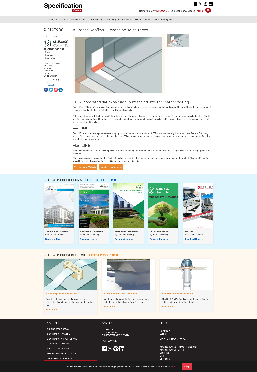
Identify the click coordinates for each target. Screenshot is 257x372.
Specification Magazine (58, 334)
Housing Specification (58, 343)
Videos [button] (191, 10)
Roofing (112, 19)
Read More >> (53, 309)
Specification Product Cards (61, 353)
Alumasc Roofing (56, 234)
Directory (50, 19)
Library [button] (151, 10)
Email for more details (111, 166)
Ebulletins (164, 352)
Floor (121, 19)
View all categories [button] (164, 19)
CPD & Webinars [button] (177, 10)
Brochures (50, 57)
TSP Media (165, 330)
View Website (49, 85)
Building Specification (58, 329)
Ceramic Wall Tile (78, 19)
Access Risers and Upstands (120, 293)
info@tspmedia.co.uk (116, 335)
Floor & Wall (62, 19)
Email (46, 82)
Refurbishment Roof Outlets (177, 293)
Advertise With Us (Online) (172, 349)
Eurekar (163, 333)
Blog (162, 355)
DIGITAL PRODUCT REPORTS (59, 358)
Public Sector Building (58, 348)
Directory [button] (161, 10)
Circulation (165, 358)
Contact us (148, 19)
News (47, 51)
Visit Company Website (85, 166)
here (173, 366)
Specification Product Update (62, 338)
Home (142, 10)
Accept (187, 366)
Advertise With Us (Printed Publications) (178, 346)
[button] (200, 10)
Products (49, 54)
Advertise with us (133, 19)
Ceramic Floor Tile (98, 19)
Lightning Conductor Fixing (61, 293)
